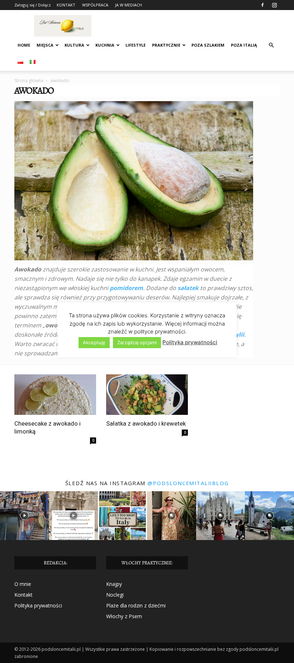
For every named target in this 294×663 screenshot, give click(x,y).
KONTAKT (66, 5)
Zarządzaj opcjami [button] (137, 342)
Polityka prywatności (38, 605)
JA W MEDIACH (128, 5)
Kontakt (23, 594)
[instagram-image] (24, 515)
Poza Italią (244, 45)
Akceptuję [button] (94, 342)
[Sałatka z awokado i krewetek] (147, 394)
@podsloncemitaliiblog (188, 483)
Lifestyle (135, 45)
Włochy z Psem (124, 616)
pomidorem (126, 288)
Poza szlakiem (207, 45)
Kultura (74, 45)
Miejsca (45, 45)
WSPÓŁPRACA (95, 5)
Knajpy (114, 584)
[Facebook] (262, 5)
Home (24, 45)
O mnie (22, 584)
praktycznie (166, 45)
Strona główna (28, 80)
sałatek (188, 288)
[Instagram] (274, 5)
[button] (271, 45)
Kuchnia (104, 45)
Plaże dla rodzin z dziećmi (136, 605)
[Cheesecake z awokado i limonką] (55, 394)
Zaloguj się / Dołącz (32, 5)
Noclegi (115, 594)
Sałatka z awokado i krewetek (146, 423)
